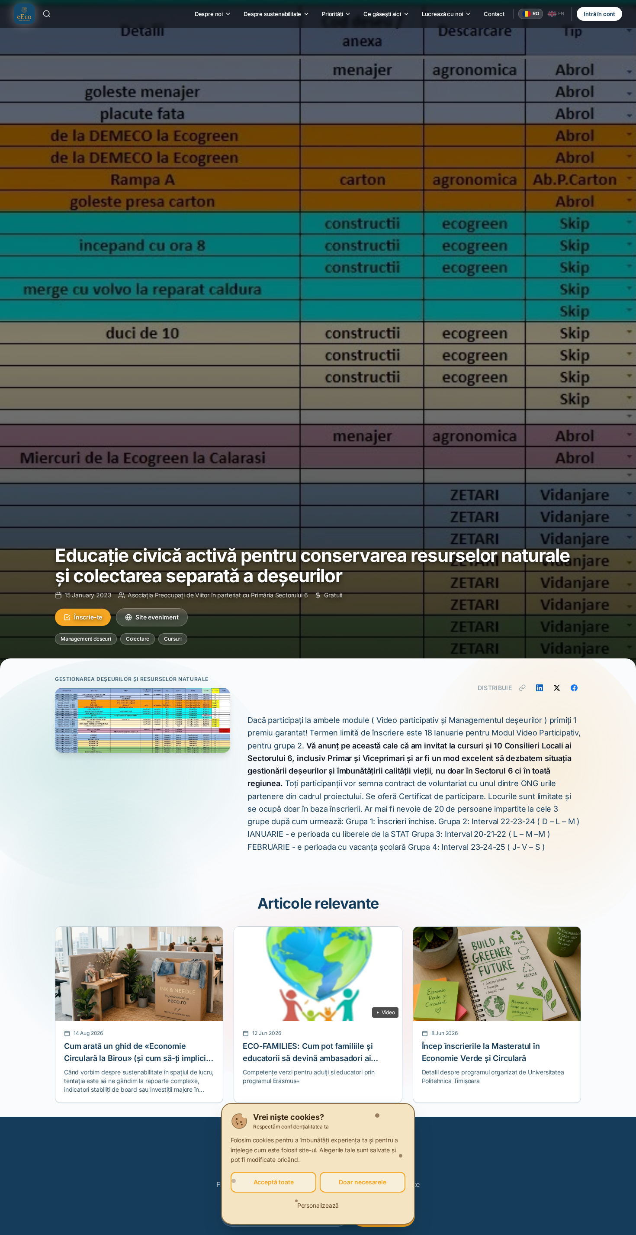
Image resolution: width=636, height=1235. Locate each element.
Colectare (137, 638)
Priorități (332, 13)
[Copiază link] (522, 688)
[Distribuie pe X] (557, 688)
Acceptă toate (274, 1182)
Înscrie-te (88, 617)
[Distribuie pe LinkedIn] (539, 688)
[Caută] (47, 14)
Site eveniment (157, 617)
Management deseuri (86, 638)
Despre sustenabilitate (272, 13)
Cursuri (173, 638)
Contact (494, 13)
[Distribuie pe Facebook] (574, 688)
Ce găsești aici (382, 13)
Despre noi (209, 13)
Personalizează (318, 1205)
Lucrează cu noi (442, 13)
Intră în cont (599, 13)
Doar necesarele (362, 1182)
